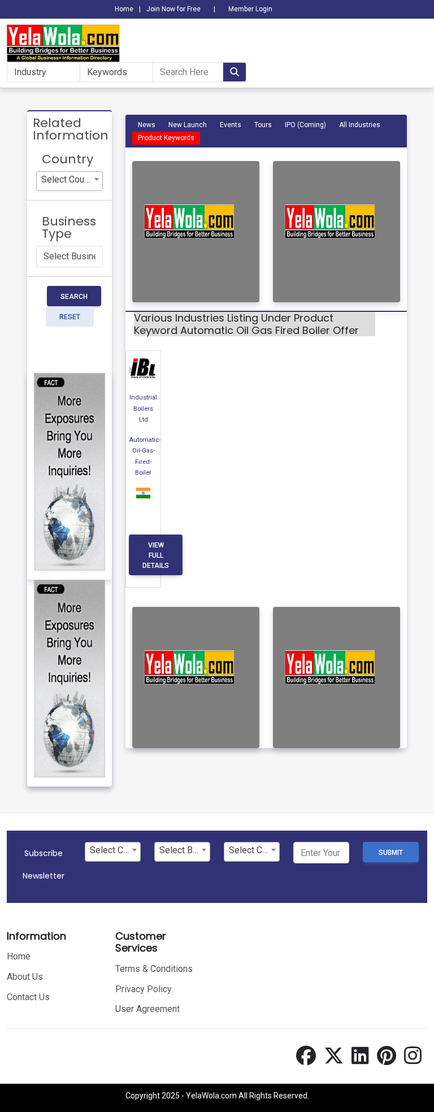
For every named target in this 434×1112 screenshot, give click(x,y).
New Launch (187, 125)
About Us (25, 976)
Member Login (250, 9)
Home (124, 9)
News (146, 125)
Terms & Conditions (154, 968)
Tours (263, 125)
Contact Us (28, 997)
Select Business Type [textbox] (184, 850)
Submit (391, 853)
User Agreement (147, 1009)
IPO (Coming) (305, 125)
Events (230, 125)
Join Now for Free (173, 9)
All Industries (359, 125)
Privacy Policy (143, 989)
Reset (69, 317)
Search (74, 297)
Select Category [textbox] (115, 850)
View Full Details (155, 555)
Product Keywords (166, 138)
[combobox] (69, 181)
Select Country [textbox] (70, 179)
